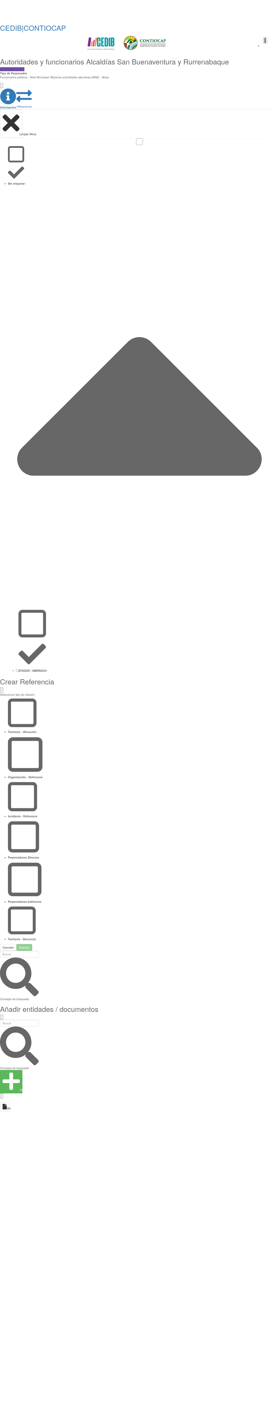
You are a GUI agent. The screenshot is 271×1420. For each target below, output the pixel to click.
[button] (8, 98)
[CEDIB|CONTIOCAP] (127, 44)
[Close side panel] (1, 85)
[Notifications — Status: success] (265, 40)
